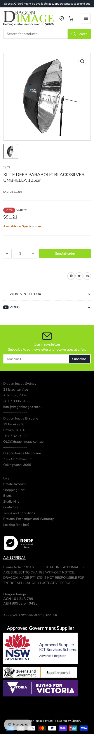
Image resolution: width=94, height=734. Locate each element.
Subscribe (79, 359)
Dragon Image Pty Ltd (38, 721)
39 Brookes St (13, 424)
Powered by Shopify (68, 721)
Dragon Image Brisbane (20, 418)
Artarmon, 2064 (15, 395)
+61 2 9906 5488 (16, 401)
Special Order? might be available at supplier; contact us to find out (47, 4)
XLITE (6, 167)
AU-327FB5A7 (14, 557)
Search (82, 34)
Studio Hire (11, 501)
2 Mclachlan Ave (15, 389)
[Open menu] (86, 18)
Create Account (14, 484)
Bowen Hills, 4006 (16, 430)
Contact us (11, 507)
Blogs (7, 495)
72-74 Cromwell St (17, 459)
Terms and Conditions (19, 513)
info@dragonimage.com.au (22, 407)
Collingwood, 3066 (17, 465)
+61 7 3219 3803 (16, 436)
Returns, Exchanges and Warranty (28, 519)
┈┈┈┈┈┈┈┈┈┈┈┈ (15, 413)
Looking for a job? (16, 525)
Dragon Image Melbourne (22, 453)
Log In (7, 478)
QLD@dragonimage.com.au (23, 441)
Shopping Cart (13, 490)
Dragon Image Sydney (19, 383)
